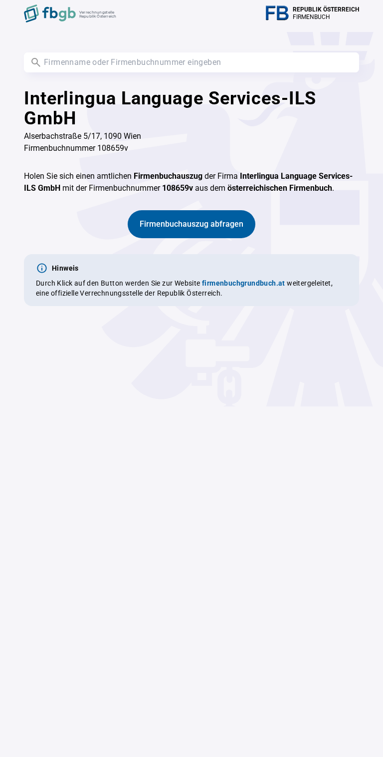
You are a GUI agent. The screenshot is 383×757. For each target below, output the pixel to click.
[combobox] (191, 62)
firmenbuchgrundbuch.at (243, 283)
